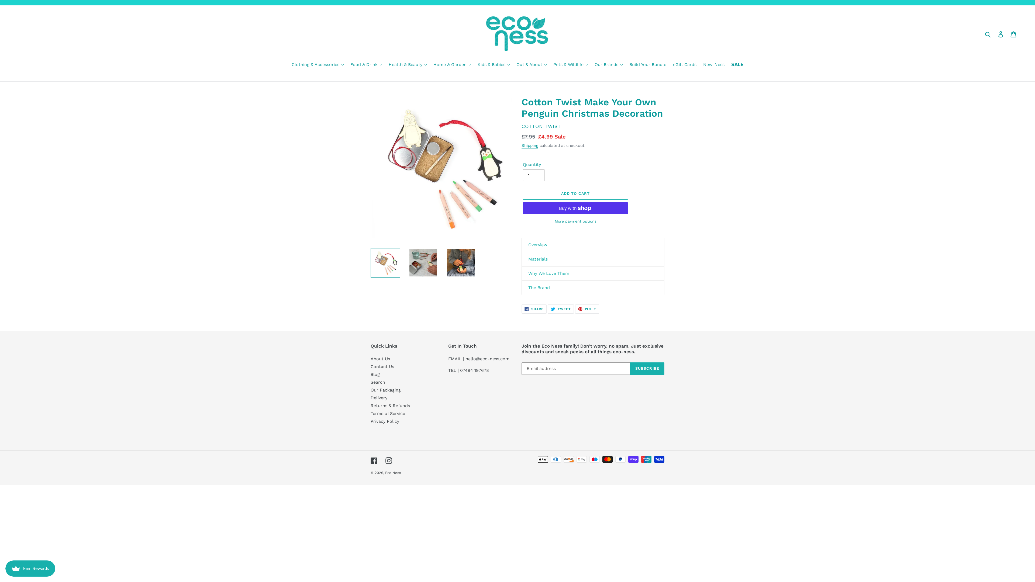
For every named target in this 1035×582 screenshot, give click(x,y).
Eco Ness (393, 473)
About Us (380, 358)
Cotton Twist (541, 126)
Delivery (379, 397)
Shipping (530, 145)
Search (378, 382)
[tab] (593, 245)
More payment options (575, 221)
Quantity (532, 164)
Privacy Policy (385, 421)
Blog (375, 374)
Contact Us (382, 366)
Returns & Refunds (390, 405)
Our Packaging (386, 390)
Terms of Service (388, 413)
